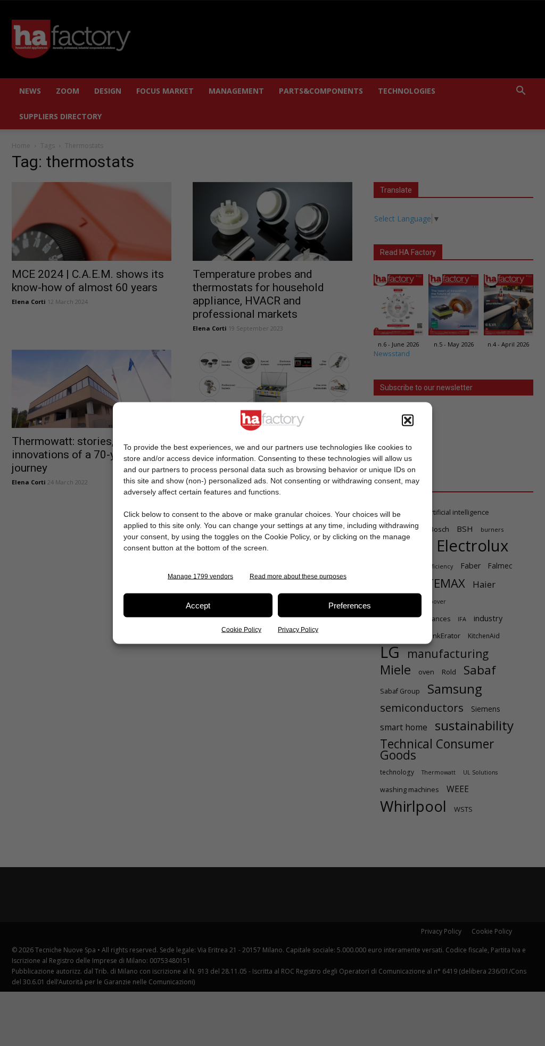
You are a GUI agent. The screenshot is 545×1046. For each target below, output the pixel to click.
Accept (198, 605)
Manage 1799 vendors (200, 576)
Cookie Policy (241, 629)
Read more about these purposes (298, 576)
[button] (407, 420)
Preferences (349, 605)
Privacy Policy (298, 629)
